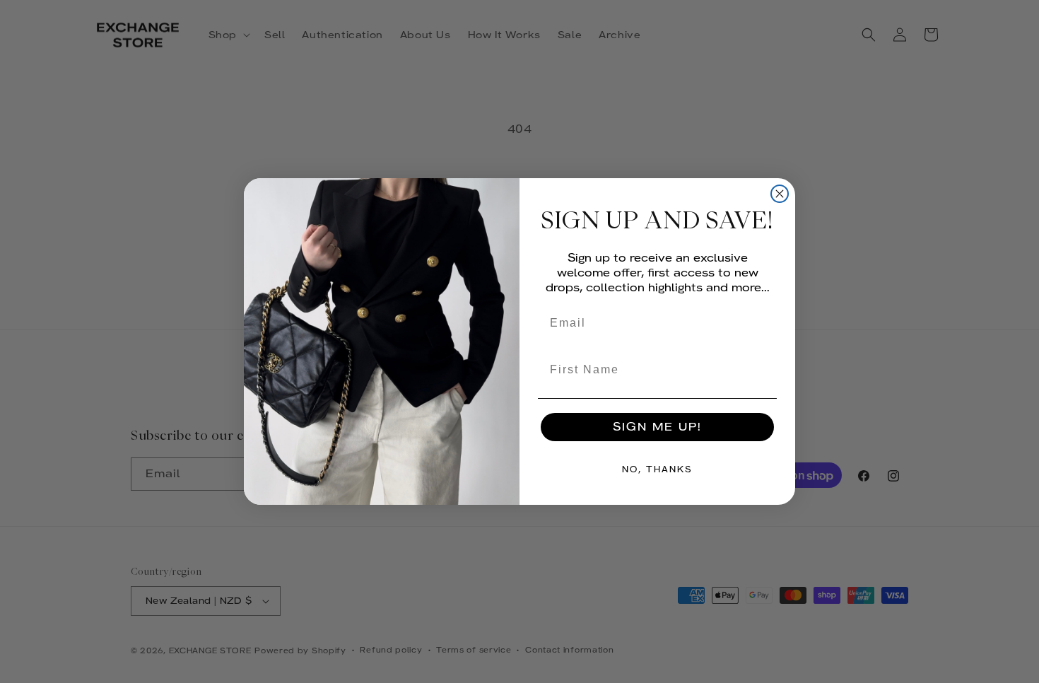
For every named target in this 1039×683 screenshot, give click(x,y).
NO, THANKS (657, 469)
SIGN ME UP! (657, 426)
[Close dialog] (779, 193)
